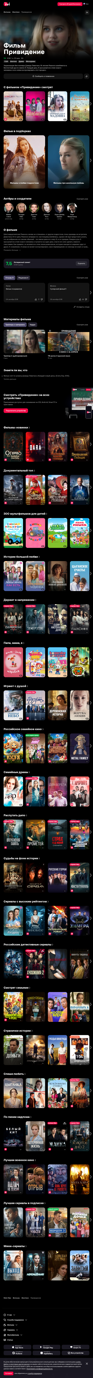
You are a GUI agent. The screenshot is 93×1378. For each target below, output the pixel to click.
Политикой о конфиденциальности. (40, 1369)
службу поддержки (35, 1373)
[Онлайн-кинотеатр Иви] (7, 4)
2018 (9, 58)
